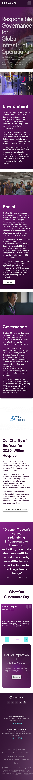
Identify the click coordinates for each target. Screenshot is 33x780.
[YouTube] (16, 702)
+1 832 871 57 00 (16, 738)
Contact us (16, 677)
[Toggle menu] (29, 3)
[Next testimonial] (26, 639)
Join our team (8, 282)
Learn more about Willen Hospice (15, 509)
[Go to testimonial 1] (15, 639)
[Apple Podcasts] (24, 702)
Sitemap (16, 763)
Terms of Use (25, 759)
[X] (12, 702)
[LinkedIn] (8, 702)
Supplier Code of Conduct (11, 759)
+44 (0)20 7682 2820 (16, 723)
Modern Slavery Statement (16, 756)
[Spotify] (20, 702)
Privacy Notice (6, 753)
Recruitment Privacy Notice (21, 753)
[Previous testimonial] (7, 639)
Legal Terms (21, 749)
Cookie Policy (11, 749)
